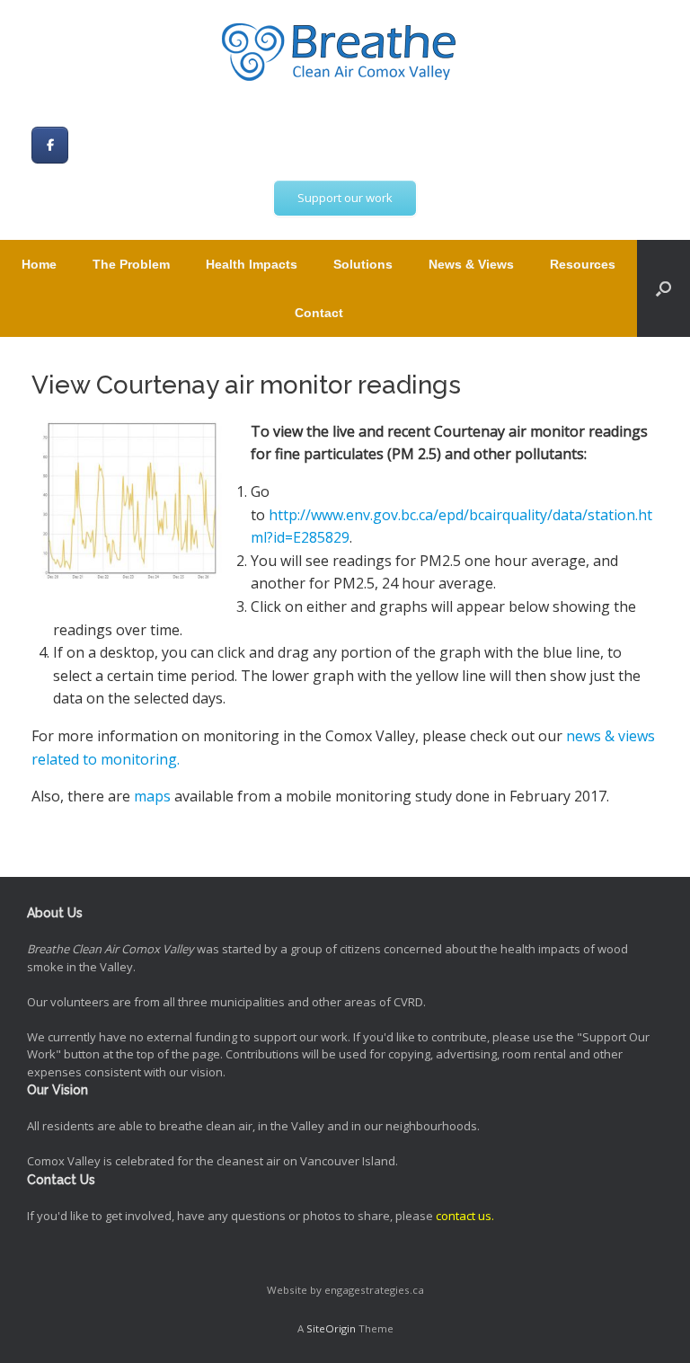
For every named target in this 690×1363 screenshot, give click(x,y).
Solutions (363, 264)
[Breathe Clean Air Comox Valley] (345, 54)
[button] (663, 288)
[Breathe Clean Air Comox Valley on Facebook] (49, 145)
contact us (463, 1216)
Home (39, 264)
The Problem (131, 264)
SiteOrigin (331, 1328)
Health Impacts (251, 264)
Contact (319, 312)
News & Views (471, 264)
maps (152, 796)
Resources (582, 264)
